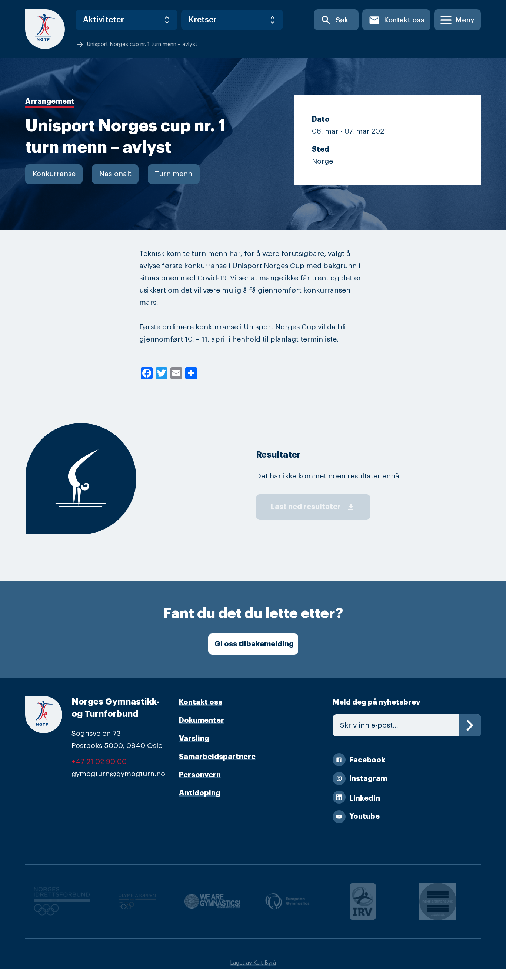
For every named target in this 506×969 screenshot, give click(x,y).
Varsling (194, 738)
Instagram (368, 778)
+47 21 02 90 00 (99, 761)
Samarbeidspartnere (217, 756)
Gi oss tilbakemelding (254, 643)
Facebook (367, 760)
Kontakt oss (396, 20)
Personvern (200, 774)
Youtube (364, 816)
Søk (334, 20)
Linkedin (364, 798)
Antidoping (199, 793)
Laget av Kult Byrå (253, 963)
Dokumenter (201, 720)
